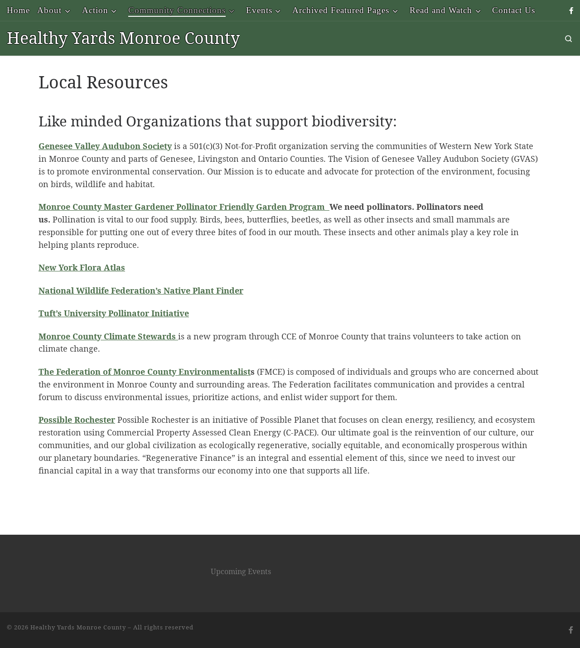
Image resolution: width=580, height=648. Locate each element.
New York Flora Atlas (82, 267)
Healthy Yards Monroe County (78, 627)
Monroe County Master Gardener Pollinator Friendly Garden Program (184, 206)
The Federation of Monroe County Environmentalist (145, 371)
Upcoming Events (241, 571)
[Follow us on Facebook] (571, 10)
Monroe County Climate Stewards (108, 336)
